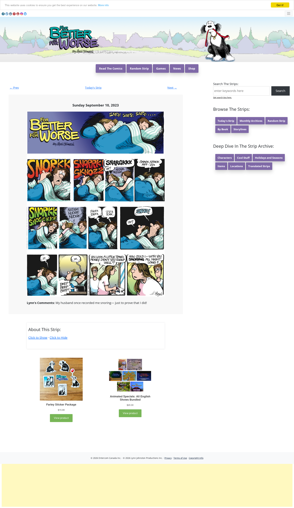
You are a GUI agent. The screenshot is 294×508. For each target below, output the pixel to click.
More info (103, 5)
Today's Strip (93, 87)
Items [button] (221, 166)
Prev (14, 87)
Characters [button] (225, 157)
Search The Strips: (225, 84)
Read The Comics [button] (110, 68)
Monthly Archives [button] (251, 121)
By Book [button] (223, 129)
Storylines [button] (240, 129)
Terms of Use (180, 458)
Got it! (280, 5)
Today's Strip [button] (226, 121)
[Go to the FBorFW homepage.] (73, 39)
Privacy (168, 458)
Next (172, 87)
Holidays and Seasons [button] (269, 157)
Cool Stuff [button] (243, 157)
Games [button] (161, 68)
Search (280, 91)
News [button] (177, 68)
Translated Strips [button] (259, 166)
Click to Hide (58, 338)
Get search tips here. (222, 97)
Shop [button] (191, 68)
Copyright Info (196, 458)
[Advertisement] (147, 485)
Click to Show (37, 338)
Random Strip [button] (139, 68)
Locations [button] (236, 166)
